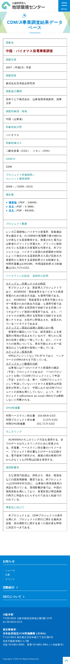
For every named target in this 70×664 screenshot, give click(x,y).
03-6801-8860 (16, 644)
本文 (11, 206)
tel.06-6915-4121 (12, 622)
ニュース (10, 570)
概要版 (13, 202)
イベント (10, 579)
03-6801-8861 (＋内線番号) (48, 644)
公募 (7, 574)
